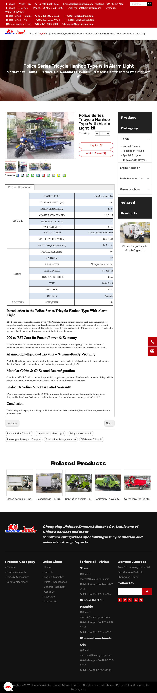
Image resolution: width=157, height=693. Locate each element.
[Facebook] (120, 600)
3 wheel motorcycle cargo (61, 439)
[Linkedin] (125, 600)
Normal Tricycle (131, 146)
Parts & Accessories (131, 178)
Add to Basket (94, 153)
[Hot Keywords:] (149, 4)
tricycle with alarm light (50, 433)
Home (47, 567)
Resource (49, 596)
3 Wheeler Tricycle (91, 439)
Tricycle (124, 138)
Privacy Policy (124, 685)
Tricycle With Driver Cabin (137, 160)
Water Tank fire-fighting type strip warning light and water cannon (137, 499)
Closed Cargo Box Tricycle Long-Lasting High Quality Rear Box (49, 499)
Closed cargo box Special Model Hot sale (19, 499)
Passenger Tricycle (133, 150)
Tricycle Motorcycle (81, 433)
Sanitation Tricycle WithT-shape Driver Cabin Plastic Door (108, 499)
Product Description (19, 187)
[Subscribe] (147, 591)
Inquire (94, 145)
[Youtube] (136, 600)
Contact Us (50, 601)
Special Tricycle (132, 155)
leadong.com (78, 689)
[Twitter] (130, 600)
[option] (135, 237)
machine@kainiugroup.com (95, 655)
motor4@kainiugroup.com (80, 16)
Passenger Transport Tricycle (23, 439)
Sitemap (109, 685)
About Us (49, 591)
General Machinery (131, 189)
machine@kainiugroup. (76, 24)
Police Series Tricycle (19, 433)
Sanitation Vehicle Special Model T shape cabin (78, 499)
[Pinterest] (141, 600)
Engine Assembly (130, 167)
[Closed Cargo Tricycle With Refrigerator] (135, 232)
